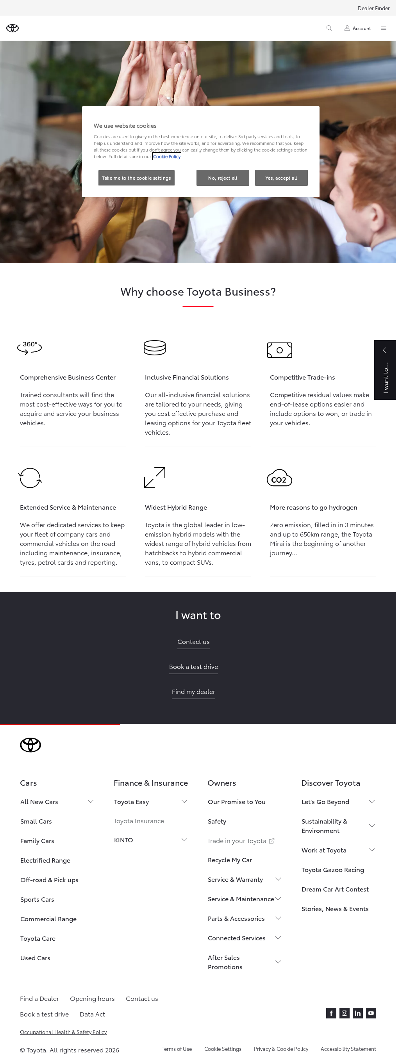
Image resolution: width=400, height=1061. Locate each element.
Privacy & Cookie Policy (281, 1048)
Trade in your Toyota (241, 840)
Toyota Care (37, 937)
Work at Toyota (324, 849)
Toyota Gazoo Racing (333, 869)
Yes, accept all (281, 178)
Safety (217, 820)
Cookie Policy (166, 156)
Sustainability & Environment (324, 825)
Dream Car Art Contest (335, 888)
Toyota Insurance (139, 820)
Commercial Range (48, 918)
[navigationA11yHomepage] (12, 28)
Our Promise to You (237, 801)
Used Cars (35, 957)
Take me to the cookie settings (136, 178)
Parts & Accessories (236, 917)
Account (362, 28)
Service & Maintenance (241, 898)
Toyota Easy (131, 801)
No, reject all (222, 178)
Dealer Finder (374, 7)
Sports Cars (37, 898)
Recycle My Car (230, 859)
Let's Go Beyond (325, 801)
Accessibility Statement (348, 1048)
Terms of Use (177, 1048)
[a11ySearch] (329, 28)
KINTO (123, 839)
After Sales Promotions (225, 961)
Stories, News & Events (335, 908)
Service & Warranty (235, 878)
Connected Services (237, 937)
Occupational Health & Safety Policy (63, 1031)
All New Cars (39, 801)
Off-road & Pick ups (49, 879)
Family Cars (37, 840)
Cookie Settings (222, 1048)
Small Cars (36, 820)
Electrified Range (45, 859)
